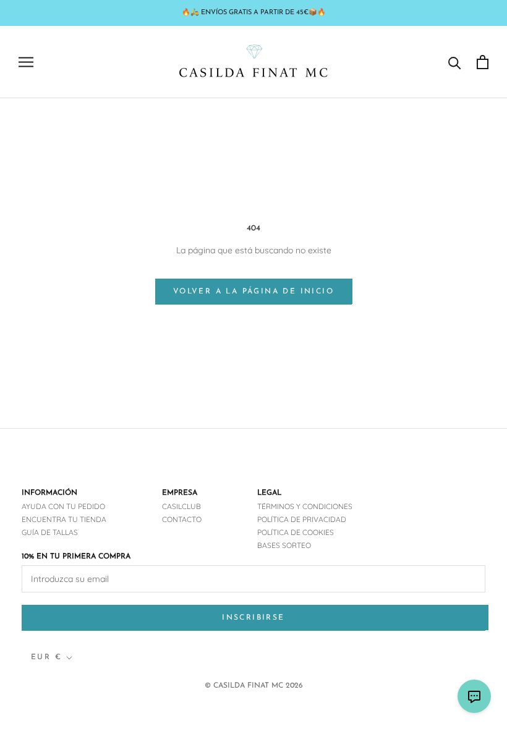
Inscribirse (253, 618)
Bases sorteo (284, 545)
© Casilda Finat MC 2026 (254, 685)
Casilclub (181, 506)
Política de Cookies (295, 532)
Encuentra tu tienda (64, 519)
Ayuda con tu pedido (63, 506)
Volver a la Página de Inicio (253, 291)
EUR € (46, 657)
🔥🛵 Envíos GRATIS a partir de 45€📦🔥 (254, 12)
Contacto (182, 519)
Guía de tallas (50, 532)
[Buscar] (454, 62)
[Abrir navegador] (26, 62)
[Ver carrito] (482, 62)
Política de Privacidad (301, 519)
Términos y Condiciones (304, 506)
